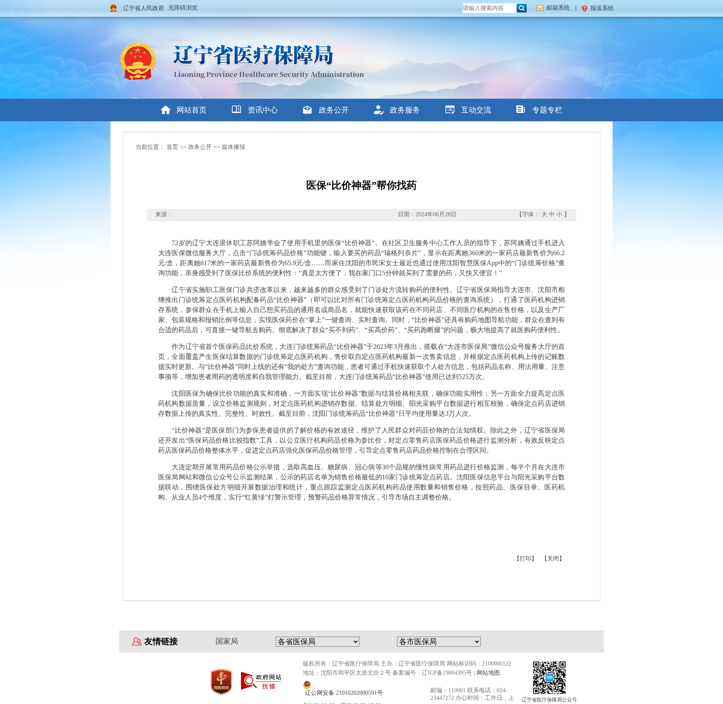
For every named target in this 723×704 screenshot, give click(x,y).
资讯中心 (263, 110)
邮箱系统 (558, 8)
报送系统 (602, 8)
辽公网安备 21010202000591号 (344, 693)
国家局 (226, 641)
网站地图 (488, 673)
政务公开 (334, 110)
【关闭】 (553, 559)
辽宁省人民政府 (143, 8)
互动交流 (476, 110)
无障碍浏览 (182, 8)
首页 (172, 147)
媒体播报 (233, 147)
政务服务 (405, 110)
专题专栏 (547, 110)
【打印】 (525, 559)
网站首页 (192, 110)
